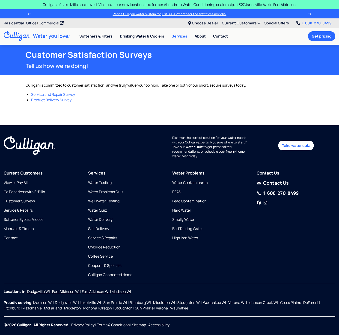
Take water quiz (296, 145)
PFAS (176, 191)
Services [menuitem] (179, 36)
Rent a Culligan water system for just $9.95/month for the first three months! (169, 14)
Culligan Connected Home (110, 274)
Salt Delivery (98, 228)
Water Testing (100, 182)
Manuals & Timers (19, 228)
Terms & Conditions (113, 324)
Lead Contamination (189, 201)
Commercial (49, 23)
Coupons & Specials (104, 265)
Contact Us (276, 183)
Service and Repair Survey (53, 94)
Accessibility (159, 324)
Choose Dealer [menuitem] (205, 23)
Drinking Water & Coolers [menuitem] (142, 36)
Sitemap (139, 324)
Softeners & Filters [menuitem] (96, 36)
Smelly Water (183, 219)
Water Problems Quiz (105, 191)
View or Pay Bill (16, 182)
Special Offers (276, 23)
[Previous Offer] (29, 14)
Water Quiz (97, 210)
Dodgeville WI (39, 291)
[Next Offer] (309, 14)
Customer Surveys (19, 201)
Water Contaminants (190, 182)
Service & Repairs (18, 210)
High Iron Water (185, 237)
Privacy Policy (83, 324)
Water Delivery (100, 219)
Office (31, 23)
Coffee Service (100, 256)
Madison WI (121, 291)
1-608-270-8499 (317, 23)
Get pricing (321, 36)
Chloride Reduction (104, 247)
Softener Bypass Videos (23, 219)
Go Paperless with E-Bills (24, 191)
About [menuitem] (200, 36)
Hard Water (181, 210)
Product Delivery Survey (51, 99)
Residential (14, 23)
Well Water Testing (103, 201)
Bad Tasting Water (187, 228)
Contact (220, 36)
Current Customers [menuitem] (239, 23)
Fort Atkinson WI (66, 291)
